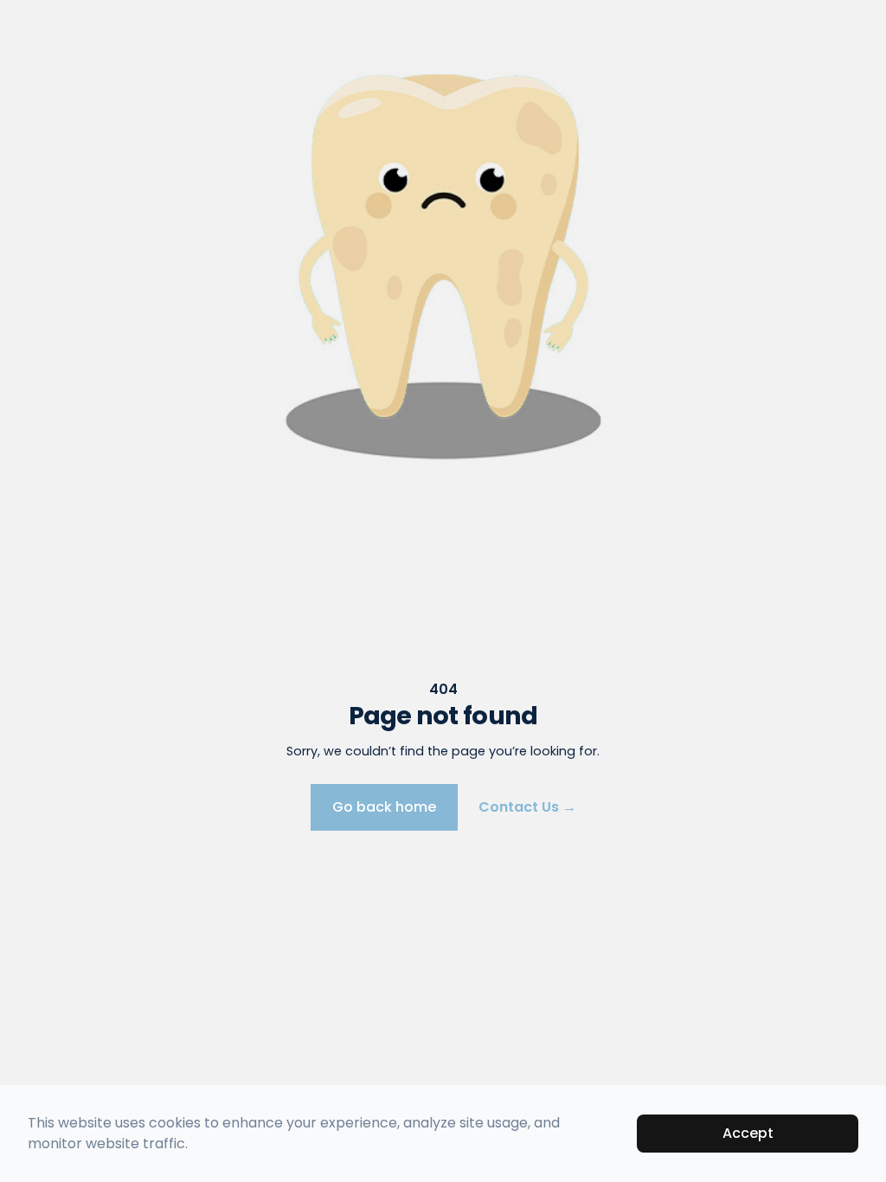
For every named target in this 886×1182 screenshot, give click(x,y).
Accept (748, 1133)
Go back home (384, 807)
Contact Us (527, 807)
